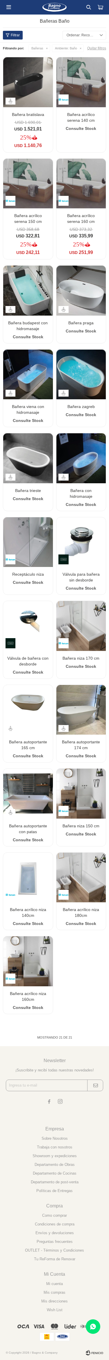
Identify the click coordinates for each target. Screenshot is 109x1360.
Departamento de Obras (55, 1164)
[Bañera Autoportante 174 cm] (81, 710)
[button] (88, 7)
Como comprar (54, 1215)
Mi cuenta (54, 1284)
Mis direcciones (54, 1301)
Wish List (54, 1310)
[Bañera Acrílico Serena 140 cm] (81, 82)
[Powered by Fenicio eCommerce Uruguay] (94, 1352)
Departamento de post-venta (54, 1182)
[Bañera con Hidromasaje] (81, 458)
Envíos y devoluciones (54, 1233)
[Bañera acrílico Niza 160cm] (28, 961)
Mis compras (54, 1292)
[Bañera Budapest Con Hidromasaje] (28, 290)
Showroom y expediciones (55, 1156)
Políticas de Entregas (54, 1191)
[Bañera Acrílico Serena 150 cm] (28, 183)
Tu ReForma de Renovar (54, 1259)
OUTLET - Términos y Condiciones (54, 1250)
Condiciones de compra (54, 1224)
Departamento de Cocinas (54, 1173)
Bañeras (37, 48)
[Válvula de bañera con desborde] (28, 626)
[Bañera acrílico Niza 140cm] (28, 877)
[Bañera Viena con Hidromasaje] (28, 374)
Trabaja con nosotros (54, 1147)
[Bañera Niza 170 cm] (81, 626)
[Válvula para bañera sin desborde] (81, 542)
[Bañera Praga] (81, 290)
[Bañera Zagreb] (81, 374)
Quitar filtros (96, 48)
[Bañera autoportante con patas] (28, 793)
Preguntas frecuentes (55, 1241)
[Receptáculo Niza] (28, 542)
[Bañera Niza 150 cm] (81, 793)
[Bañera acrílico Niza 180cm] (81, 877)
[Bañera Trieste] (28, 458)
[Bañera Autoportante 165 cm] (28, 710)
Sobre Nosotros (55, 1138)
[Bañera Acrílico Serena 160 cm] (81, 183)
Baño (66, 48)
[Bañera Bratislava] (28, 82)
